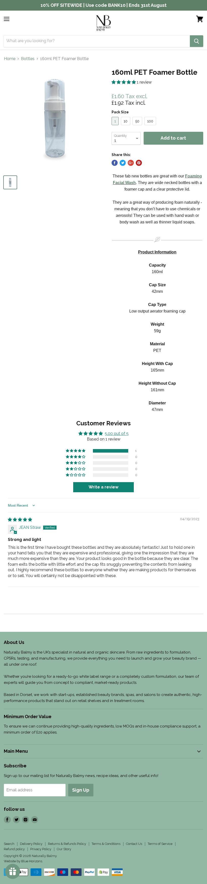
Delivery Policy (31, 844)
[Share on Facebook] (115, 163)
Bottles (28, 59)
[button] (124, 82)
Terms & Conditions (106, 844)
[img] (20, 519)
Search (9, 844)
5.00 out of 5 (116, 433)
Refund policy (14, 849)
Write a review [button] (103, 487)
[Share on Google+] (131, 163)
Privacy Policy (40, 849)
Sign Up (80, 790)
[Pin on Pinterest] (139, 163)
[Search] (196, 41)
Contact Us (134, 844)
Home (9, 59)
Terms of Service (160, 844)
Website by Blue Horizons (23, 861)
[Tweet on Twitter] (123, 163)
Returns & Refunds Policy (67, 844)
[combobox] (97, 41)
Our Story (64, 849)
